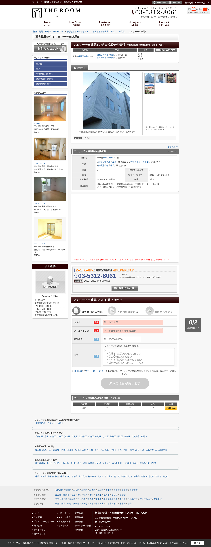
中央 (85, 495)
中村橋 (98, 463)
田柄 (84, 450)
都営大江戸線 (102, 55)
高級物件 (79, 530)
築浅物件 (79, 517)
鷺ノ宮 (117, 476)
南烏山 (106, 495)
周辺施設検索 (64, 521)
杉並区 (106, 436)
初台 (130, 503)
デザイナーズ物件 (83, 525)
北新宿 (66, 495)
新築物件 (79, 513)
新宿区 (53, 436)
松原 (73, 495)
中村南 (131, 450)
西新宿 (123, 495)
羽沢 (120, 450)
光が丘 (154, 463)
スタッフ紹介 (64, 517)
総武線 (72, 499)
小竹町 (63, 450)
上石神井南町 (161, 450)
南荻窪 (115, 495)
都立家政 (92, 476)
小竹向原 (65, 463)
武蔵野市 (136, 436)
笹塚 (91, 503)
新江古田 (109, 476)
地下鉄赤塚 (40, 463)
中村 (125, 450)
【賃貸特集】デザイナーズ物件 (49, 423)
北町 (143, 450)
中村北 (90, 450)
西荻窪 (76, 503)
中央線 (90, 499)
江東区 (67, 436)
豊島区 (113, 436)
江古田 (73, 463)
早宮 (102, 450)
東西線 (123, 499)
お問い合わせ (64, 513)
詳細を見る (171, 408)
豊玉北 (38, 450)
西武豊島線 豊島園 (44, 79)
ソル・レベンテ (40, 163)
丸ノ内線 (81, 499)
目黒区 (75, 436)
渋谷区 (91, 436)
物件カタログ (40, 534)
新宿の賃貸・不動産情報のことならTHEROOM (121, 513)
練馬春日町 (145, 463)
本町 (79, 495)
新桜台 (135, 463)
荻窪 (57, 503)
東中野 (123, 503)
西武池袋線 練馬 (43, 84)
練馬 (86, 56)
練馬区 (81, 56)
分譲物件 (79, 521)
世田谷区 (83, 436)
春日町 (56, 450)
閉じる (197, 543)
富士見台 (107, 463)
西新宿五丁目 (112, 503)
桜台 (50, 450)
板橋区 (127, 436)
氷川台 (78, 450)
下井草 (158, 476)
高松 (137, 450)
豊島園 (111, 58)
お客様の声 (63, 525)
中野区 (98, 436)
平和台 (113, 450)
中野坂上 (99, 503)
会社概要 (38, 517)
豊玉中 (71, 450)
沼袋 (143, 476)
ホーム (37, 513)
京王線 (98, 499)
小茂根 (98, 495)
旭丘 (107, 450)
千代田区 (39, 436)
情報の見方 (173, 147)
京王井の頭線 (146, 499)
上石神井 (150, 450)
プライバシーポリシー (96, 371)
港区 (46, 436)
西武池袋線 (103, 165)
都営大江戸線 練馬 (44, 74)
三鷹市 (144, 436)
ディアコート (39, 243)
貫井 (97, 450)
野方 (130, 476)
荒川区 (120, 436)
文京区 (60, 436)
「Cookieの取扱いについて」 (157, 543)
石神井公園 (117, 463)
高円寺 (84, 503)
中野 (69, 503)
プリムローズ (39, 203)
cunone (37, 123)
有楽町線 (158, 499)
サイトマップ (40, 530)
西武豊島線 (101, 58)
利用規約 (78, 371)
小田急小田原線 (110, 499)
